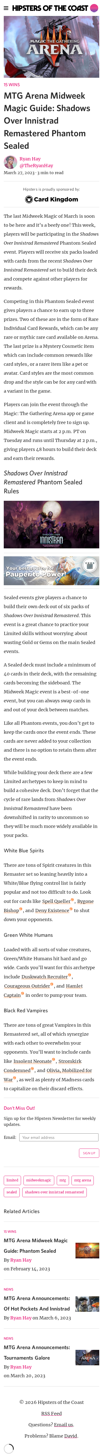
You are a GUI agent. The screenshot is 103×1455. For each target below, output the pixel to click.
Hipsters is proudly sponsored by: (51, 189)
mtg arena (82, 1180)
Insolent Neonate (33, 1061)
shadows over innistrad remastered (54, 1192)
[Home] (55, 8)
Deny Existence (52, 910)
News (8, 1289)
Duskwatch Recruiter (45, 977)
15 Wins (12, 84)
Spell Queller (56, 901)
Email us (63, 1425)
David (70, 1436)
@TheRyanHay (36, 165)
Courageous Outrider (27, 986)
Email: (10, 1137)
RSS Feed (51, 1413)
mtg (63, 1180)
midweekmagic (39, 1180)
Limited (12, 1180)
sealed (11, 1192)
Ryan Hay (30, 159)
